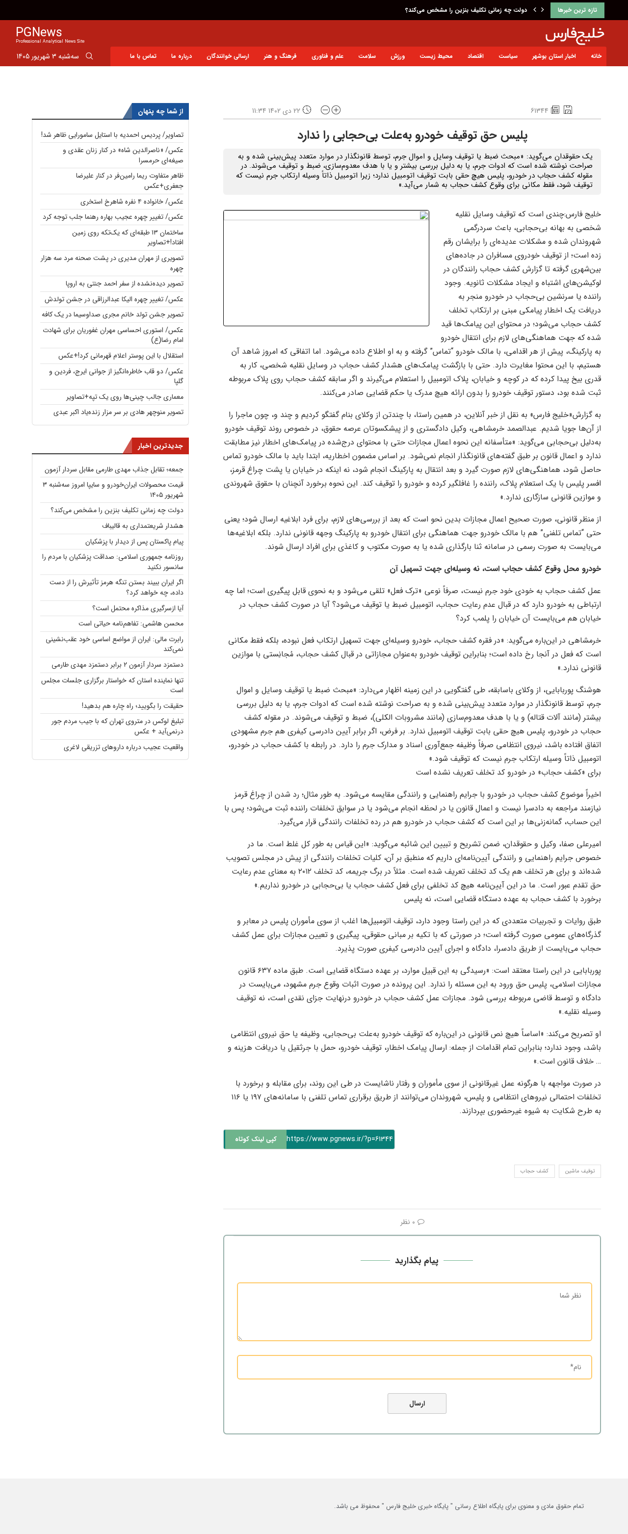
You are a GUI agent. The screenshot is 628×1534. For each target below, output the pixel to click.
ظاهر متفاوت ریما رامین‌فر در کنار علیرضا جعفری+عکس (129, 180)
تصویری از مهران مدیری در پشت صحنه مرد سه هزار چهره (112, 263)
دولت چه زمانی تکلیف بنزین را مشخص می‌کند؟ (466, 10)
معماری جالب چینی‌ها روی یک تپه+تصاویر (124, 396)
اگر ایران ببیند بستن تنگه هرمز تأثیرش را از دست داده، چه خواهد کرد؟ (116, 587)
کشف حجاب (535, 1171)
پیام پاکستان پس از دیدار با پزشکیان (134, 541)
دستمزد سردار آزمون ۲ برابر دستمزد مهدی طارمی (117, 664)
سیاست (508, 56)
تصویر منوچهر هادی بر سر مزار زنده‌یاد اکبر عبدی (118, 412)
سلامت (367, 56)
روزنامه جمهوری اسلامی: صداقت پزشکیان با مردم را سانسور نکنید (112, 561)
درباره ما (181, 56)
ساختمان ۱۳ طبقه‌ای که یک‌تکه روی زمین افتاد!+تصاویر (127, 237)
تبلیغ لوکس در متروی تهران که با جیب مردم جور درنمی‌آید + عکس (117, 726)
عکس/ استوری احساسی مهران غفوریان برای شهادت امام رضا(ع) (113, 335)
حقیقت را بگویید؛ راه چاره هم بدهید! (132, 706)
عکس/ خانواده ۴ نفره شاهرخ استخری (131, 201)
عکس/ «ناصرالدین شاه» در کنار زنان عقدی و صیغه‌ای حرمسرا (123, 155)
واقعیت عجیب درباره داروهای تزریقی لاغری (123, 747)
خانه (596, 56)
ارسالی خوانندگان (228, 56)
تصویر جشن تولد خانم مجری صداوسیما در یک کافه (112, 314)
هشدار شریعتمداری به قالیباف (142, 525)
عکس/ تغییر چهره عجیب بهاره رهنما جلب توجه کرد (113, 216)
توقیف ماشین (580, 1171)
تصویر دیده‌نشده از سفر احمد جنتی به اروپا (124, 283)
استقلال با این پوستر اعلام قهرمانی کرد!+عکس (120, 355)
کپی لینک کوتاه (256, 1139)
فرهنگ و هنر (280, 56)
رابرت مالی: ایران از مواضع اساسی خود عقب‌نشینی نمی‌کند (114, 644)
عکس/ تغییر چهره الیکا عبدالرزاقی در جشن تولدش (114, 299)
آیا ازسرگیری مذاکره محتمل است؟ (137, 608)
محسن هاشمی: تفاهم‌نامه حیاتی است (130, 623)
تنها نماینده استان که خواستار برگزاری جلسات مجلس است (112, 685)
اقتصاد (476, 56)
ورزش (398, 56)
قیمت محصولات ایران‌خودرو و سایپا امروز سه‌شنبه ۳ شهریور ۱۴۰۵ (113, 489)
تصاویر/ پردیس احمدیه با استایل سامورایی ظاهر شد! (112, 135)
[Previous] (535, 10)
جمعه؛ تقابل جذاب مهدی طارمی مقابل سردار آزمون (114, 469)
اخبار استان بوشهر (554, 56)
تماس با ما (143, 56)
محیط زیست (436, 56)
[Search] (89, 57)
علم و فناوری (327, 56)
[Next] (543, 10)
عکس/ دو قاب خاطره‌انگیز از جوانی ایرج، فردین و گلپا (116, 376)
